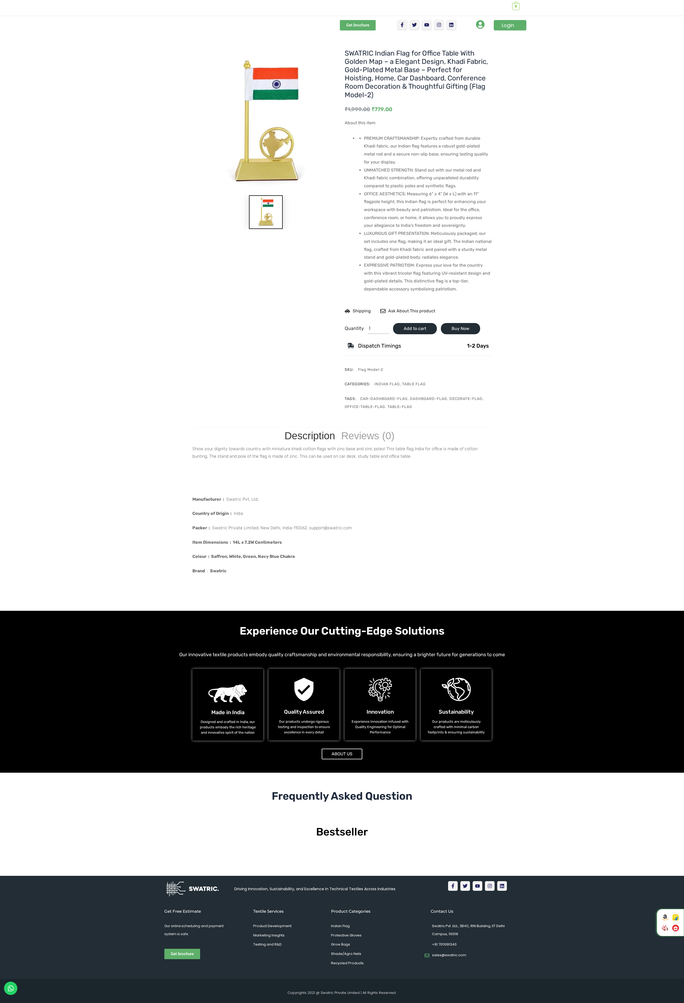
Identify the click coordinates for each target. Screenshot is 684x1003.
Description (310, 435)
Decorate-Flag (466, 398)
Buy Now (460, 328)
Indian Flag (387, 384)
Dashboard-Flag (428, 398)
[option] (266, 122)
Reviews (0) (368, 435)
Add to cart (415, 328)
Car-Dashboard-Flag (384, 398)
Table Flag (414, 384)
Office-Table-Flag (365, 407)
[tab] (310, 436)
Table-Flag (399, 407)
